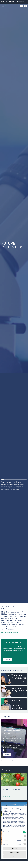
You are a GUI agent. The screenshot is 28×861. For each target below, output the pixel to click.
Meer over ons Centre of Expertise (9, 632)
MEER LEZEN (7, 660)
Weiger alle (14, 848)
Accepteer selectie (14, 852)
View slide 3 (7, 760)
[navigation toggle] (25, 6)
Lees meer (5, 796)
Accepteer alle (14, 856)
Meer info (19, 832)
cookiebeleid (12, 828)
